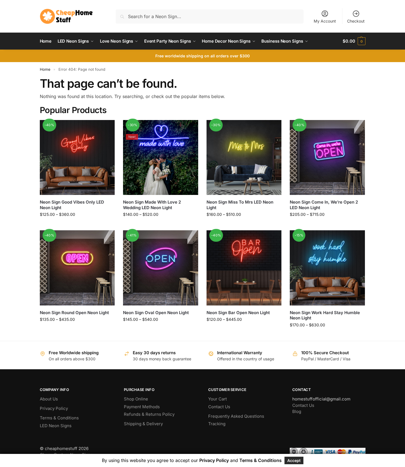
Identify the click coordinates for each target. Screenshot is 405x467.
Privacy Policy (54, 408)
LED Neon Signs (56, 425)
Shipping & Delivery (143, 423)
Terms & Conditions (59, 417)
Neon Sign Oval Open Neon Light (156, 312)
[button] (354, 41)
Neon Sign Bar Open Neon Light (238, 312)
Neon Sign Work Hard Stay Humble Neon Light (325, 315)
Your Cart (217, 399)
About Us (49, 399)
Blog (296, 411)
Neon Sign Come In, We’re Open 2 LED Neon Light (324, 204)
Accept (294, 460)
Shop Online (136, 399)
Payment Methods (142, 406)
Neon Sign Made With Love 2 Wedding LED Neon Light (152, 204)
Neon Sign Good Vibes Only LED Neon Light (72, 204)
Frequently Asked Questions (236, 416)
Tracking (216, 423)
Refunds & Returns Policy (149, 414)
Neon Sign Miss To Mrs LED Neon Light (240, 204)
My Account (325, 21)
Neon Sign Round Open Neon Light (74, 312)
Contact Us (219, 406)
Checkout (356, 21)
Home (45, 69)
